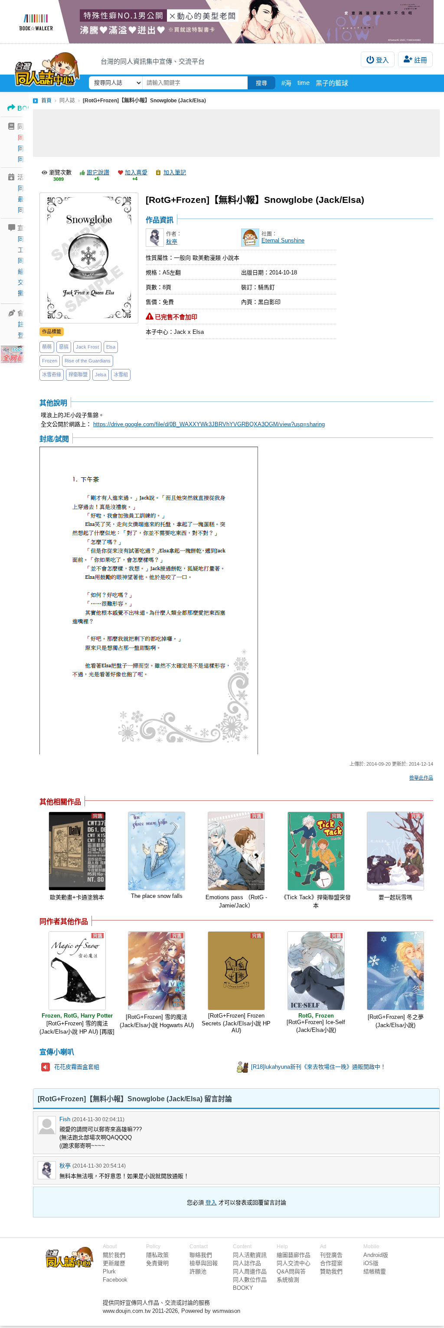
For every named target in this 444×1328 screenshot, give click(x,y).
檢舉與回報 (203, 1263)
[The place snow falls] (156, 851)
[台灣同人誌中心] (47, 67)
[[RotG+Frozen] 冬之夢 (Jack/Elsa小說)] (395, 970)
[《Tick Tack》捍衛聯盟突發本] (316, 851)
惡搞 (64, 346)
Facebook (115, 1279)
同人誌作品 (247, 1263)
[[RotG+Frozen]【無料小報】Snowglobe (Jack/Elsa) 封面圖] (88, 258)
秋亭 (171, 241)
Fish (64, 1119)
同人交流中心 (293, 1263)
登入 (382, 60)
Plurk (109, 1271)
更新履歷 (114, 1263)
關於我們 (114, 1255)
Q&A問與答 (291, 1271)
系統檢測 (288, 1279)
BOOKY (243, 1288)
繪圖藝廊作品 (293, 1255)
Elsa (110, 346)
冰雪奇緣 (51, 374)
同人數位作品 (250, 1279)
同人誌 (27, 137)
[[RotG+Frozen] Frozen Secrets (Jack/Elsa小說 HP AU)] (236, 970)
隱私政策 (157, 1255)
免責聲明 (157, 1263)
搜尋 (261, 83)
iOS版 (371, 1263)
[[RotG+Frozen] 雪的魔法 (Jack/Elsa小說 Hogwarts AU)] (156, 970)
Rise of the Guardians (88, 360)
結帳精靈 (374, 1271)
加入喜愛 (136, 172)
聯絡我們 (200, 1255)
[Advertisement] (236, 133)
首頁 (46, 101)
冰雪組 (121, 374)
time (303, 82)
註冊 (420, 60)
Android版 (375, 1255)
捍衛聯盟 (78, 374)
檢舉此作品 (421, 777)
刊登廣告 (331, 1255)
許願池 (197, 1271)
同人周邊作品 (250, 1271)
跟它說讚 (98, 172)
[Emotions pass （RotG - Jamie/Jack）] (236, 851)
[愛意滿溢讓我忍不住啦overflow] (222, 21)
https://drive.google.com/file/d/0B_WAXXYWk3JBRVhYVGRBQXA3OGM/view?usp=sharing (209, 424)
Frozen (49, 360)
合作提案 (331, 1263)
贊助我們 (331, 1271)
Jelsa (100, 374)
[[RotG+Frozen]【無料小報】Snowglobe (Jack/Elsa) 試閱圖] (148, 601)
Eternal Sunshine (282, 240)
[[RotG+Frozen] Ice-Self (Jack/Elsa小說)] (316, 970)
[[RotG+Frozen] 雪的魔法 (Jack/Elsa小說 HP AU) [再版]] (77, 970)
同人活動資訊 (250, 1255)
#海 (286, 83)
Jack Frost (87, 346)
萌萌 (47, 346)
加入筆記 (174, 172)
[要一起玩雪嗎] (395, 851)
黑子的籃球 (332, 83)
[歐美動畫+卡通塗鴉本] (77, 851)
